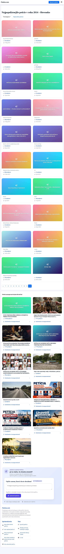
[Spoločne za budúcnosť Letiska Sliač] (47, 422)
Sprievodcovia (7, 521)
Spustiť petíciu (54, 2)
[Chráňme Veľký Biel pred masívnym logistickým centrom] (16, 451)
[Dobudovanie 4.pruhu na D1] (16, 394)
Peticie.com (5, 2)
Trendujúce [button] (6, 17)
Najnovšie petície (18, 17)
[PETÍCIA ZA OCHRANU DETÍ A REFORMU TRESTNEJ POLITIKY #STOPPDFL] (47, 338)
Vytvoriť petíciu (14, 495)
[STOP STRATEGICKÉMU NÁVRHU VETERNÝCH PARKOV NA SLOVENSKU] (16, 310)
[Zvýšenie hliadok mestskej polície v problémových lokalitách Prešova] (16, 423)
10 (30, 286)
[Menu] (61, 2)
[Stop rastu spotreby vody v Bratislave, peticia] (47, 365)
